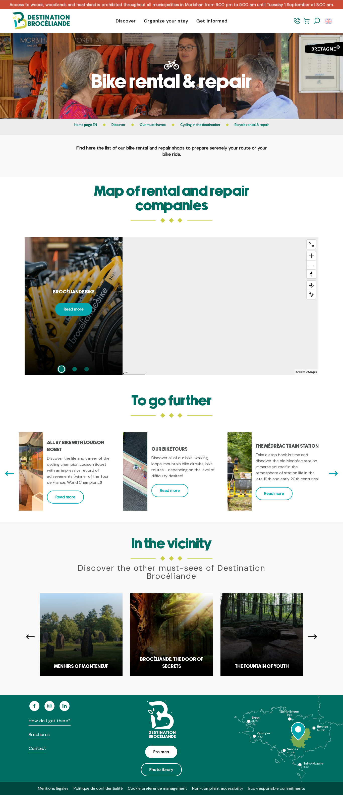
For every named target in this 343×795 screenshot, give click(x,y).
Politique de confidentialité (98, 788)
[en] (328, 21)
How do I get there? (50, 721)
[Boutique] (306, 23)
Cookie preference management (157, 788)
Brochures (39, 735)
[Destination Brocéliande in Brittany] (37, 21)
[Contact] (297, 23)
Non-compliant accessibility (217, 788)
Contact (37, 748)
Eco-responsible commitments (276, 788)
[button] (317, 21)
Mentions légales (53, 788)
